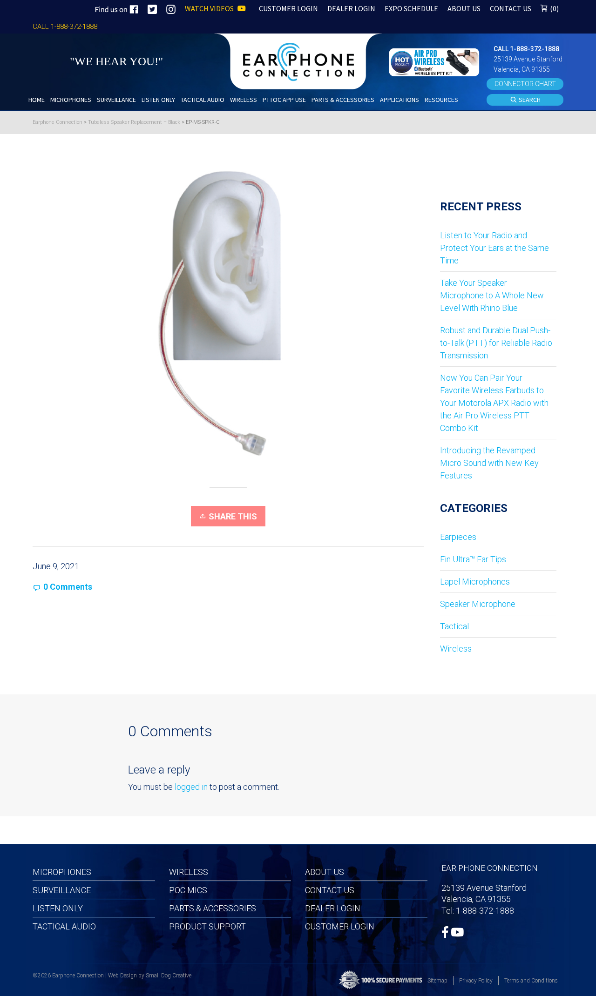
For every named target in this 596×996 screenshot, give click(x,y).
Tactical (454, 626)
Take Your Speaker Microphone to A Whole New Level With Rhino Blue (492, 295)
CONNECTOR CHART (525, 83)
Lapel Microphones (475, 581)
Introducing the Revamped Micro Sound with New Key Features (489, 462)
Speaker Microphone (477, 604)
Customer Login (339, 926)
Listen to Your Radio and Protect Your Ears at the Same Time (494, 247)
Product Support (207, 926)
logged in (191, 787)
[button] (435, 61)
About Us (324, 872)
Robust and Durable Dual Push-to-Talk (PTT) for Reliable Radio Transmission (496, 342)
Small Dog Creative (168, 975)
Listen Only (58, 908)
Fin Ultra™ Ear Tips (473, 559)
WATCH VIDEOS (210, 8)
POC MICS (188, 890)
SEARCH (529, 99)
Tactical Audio (64, 926)
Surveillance (62, 890)
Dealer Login (332, 908)
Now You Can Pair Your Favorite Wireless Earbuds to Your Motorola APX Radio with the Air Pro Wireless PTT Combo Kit (494, 403)
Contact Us (329, 890)
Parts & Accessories (212, 908)
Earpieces (458, 537)
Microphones (62, 872)
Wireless (456, 648)
